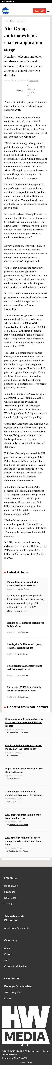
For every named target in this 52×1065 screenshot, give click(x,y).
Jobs (6, 960)
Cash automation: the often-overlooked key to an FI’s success (23, 793)
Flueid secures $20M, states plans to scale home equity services (24, 667)
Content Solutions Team (18, 732)
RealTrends (10, 898)
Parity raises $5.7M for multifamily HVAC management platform (24, 689)
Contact (8, 954)
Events (7, 998)
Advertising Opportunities (17, 928)
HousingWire (11, 886)
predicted (21, 546)
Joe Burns (25, 589)
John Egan (33, 81)
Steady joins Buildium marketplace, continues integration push (24, 646)
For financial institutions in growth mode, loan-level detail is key (23, 747)
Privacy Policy (26, 1062)
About (7, 948)
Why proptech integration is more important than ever (23, 816)
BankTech (10, 21)
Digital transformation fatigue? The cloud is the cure (24, 770)
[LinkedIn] (28, 1045)
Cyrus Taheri (14, 779)
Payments (21, 21)
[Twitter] (22, 1045)
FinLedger (9, 892)
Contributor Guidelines (15, 966)
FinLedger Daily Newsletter (18, 986)
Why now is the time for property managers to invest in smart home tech (23, 841)
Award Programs (13, 992)
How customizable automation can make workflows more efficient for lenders (24, 722)
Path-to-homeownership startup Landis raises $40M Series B (22, 584)
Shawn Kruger (14, 802)
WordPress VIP (20, 1058)
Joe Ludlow (13, 755)
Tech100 (8, 904)
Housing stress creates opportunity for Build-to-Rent (25, 624)
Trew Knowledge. (10, 1054)
